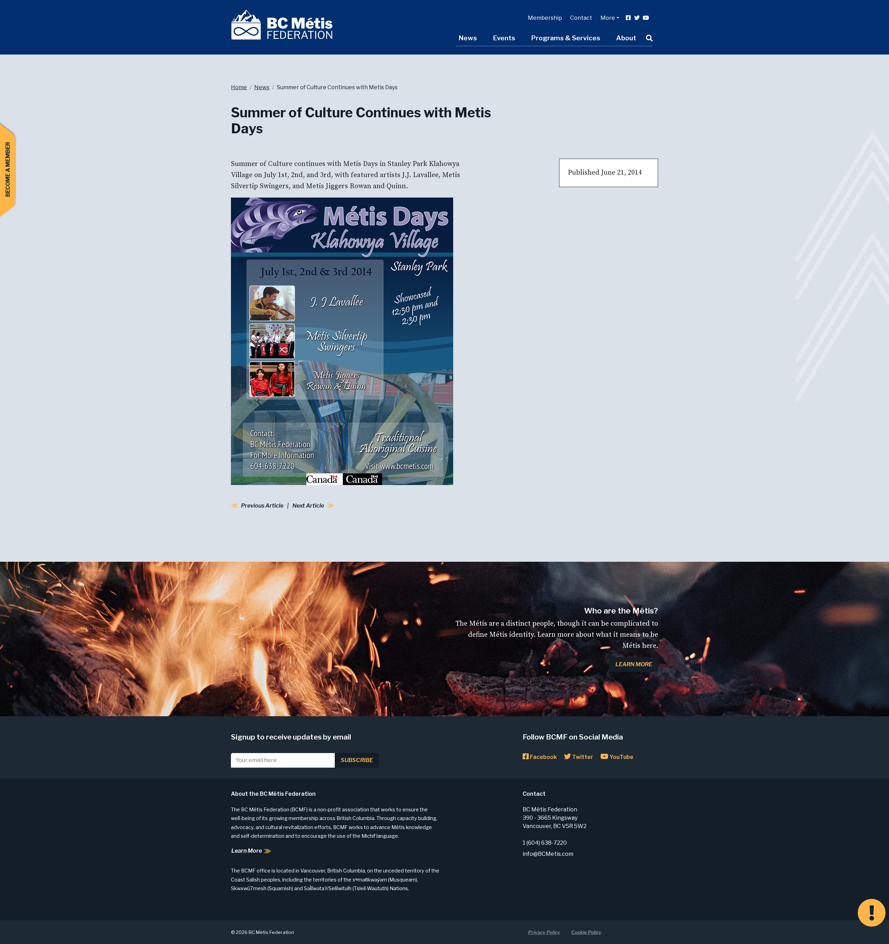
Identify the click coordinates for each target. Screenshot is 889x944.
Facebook (543, 757)
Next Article (308, 505)
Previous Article (262, 505)
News (467, 38)
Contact (581, 18)
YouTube (620, 757)
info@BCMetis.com (548, 854)
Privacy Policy (544, 932)
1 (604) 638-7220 (545, 842)
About (626, 38)
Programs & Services (565, 38)
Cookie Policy (586, 932)
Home (239, 87)
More (607, 18)
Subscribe (357, 760)
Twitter (582, 757)
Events (504, 38)
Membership (545, 18)
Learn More (633, 664)
